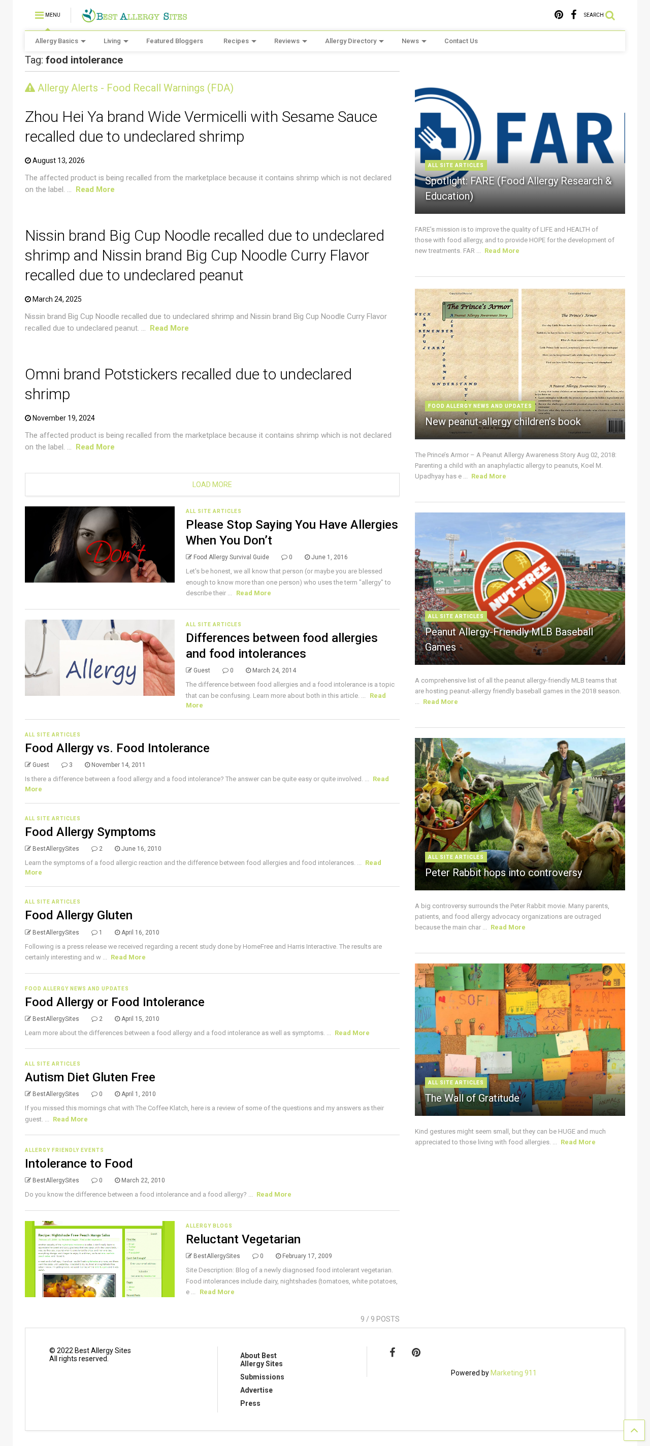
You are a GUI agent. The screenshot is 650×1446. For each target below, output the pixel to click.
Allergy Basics (56, 41)
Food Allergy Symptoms (90, 832)
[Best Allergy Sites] (134, 18)
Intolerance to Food (79, 1163)
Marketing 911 (514, 1373)
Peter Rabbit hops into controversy (503, 872)
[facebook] (573, 15)
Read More (95, 189)
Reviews (287, 41)
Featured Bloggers (174, 41)
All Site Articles (214, 511)
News (410, 41)
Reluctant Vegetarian (243, 1239)
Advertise (256, 1390)
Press (250, 1403)
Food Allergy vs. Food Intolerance (117, 748)
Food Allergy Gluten (79, 915)
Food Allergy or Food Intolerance (115, 1002)
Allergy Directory (350, 41)
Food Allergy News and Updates (77, 988)
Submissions (262, 1377)
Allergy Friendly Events (64, 1150)
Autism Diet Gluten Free (90, 1077)
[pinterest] (559, 15)
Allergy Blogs (209, 1226)
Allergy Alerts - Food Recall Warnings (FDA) (134, 88)
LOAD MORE (212, 484)
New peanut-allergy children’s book (503, 421)
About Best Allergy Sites (261, 1360)
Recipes (236, 41)
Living (112, 41)
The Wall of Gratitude (472, 1098)
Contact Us (461, 41)
